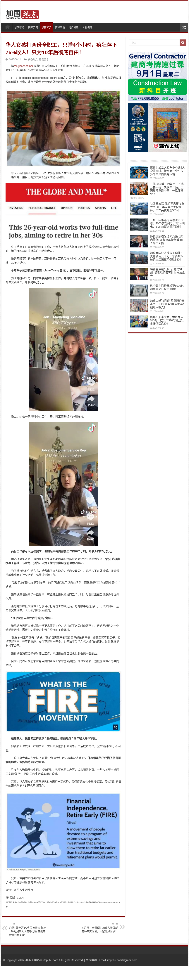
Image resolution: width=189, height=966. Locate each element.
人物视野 (87, 27)
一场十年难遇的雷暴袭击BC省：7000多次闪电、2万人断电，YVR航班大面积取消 (167, 223)
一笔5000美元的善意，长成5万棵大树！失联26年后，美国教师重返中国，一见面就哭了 (167, 188)
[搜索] (183, 42)
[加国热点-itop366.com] (21, 12)
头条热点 (33, 59)
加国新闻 (19, 27)
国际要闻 (33, 27)
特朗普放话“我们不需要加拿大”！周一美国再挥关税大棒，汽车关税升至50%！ (167, 207)
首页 (7, 27)
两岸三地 (60, 27)
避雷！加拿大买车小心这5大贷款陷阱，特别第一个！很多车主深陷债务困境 (167, 171)
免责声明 (91, 960)
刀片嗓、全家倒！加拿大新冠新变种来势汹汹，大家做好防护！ (100, 928)
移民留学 (46, 27)
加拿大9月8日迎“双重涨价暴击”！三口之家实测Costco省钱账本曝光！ (167, 304)
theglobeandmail (23, 65)
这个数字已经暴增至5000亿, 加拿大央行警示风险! (167, 287)
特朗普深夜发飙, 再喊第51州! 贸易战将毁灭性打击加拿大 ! (167, 273)
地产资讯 (73, 27)
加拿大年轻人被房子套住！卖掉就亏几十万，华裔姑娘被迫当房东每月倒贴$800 (166, 256)
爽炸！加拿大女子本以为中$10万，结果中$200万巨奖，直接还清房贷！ (167, 320)
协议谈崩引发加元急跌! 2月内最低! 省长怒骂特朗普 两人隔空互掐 (166, 240)
